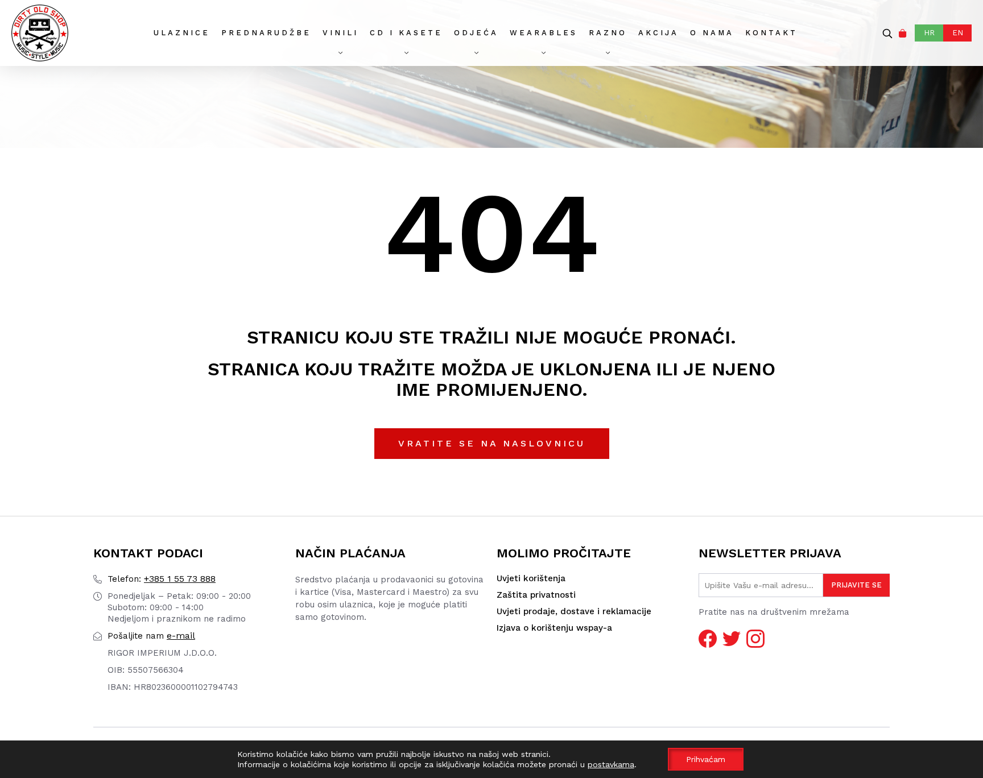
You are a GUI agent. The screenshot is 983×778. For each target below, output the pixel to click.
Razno (608, 32)
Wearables (543, 32)
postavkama (611, 764)
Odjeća (476, 32)
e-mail (151, 635)
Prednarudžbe (266, 32)
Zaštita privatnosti (536, 595)
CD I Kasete (406, 32)
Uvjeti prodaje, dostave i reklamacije (574, 611)
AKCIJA (658, 32)
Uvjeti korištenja (531, 578)
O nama (712, 32)
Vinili (340, 32)
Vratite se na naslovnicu (491, 443)
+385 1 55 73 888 (162, 578)
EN (957, 32)
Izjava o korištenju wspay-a (554, 628)
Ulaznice (182, 32)
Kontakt (771, 32)
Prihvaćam (705, 759)
